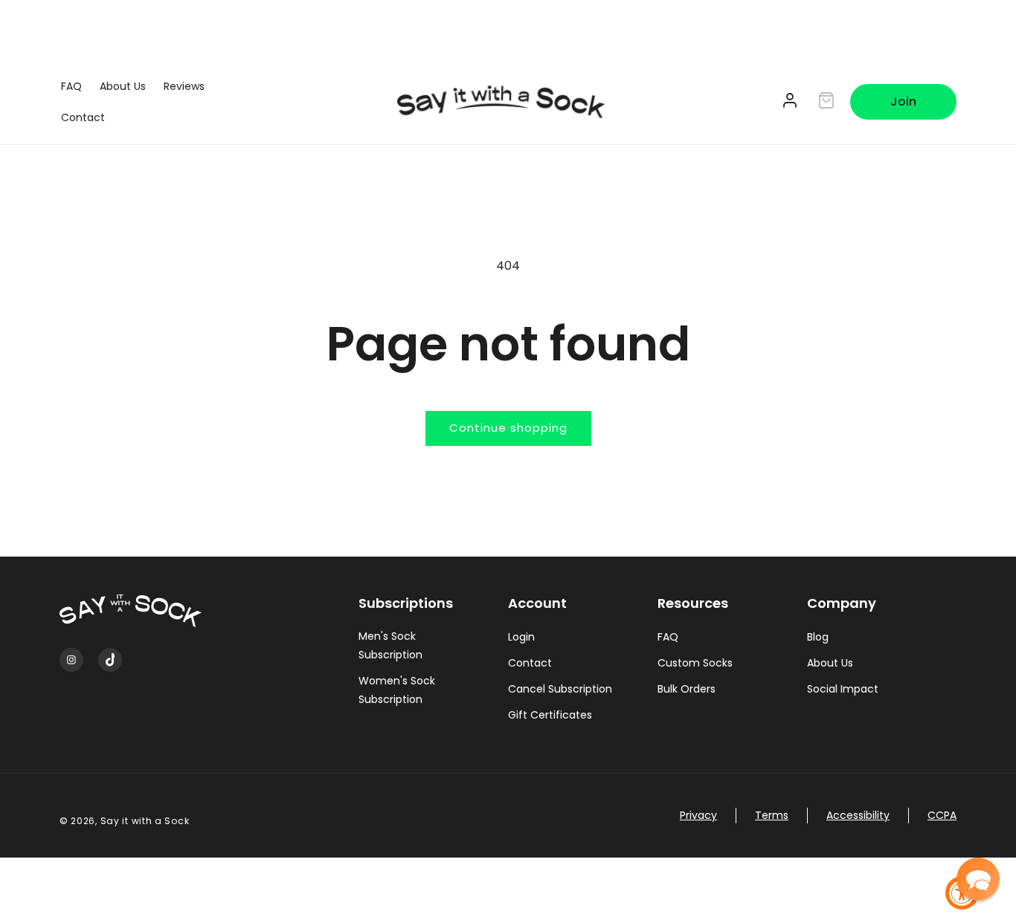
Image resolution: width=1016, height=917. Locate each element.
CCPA (941, 815)
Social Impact (842, 688)
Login (521, 636)
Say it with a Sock (145, 820)
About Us (830, 662)
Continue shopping (508, 427)
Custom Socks (695, 662)
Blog (818, 636)
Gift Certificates (550, 714)
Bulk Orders (686, 688)
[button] (978, 879)
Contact (530, 662)
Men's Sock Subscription (390, 645)
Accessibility (858, 815)
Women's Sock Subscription (397, 690)
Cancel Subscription (560, 688)
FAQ (667, 636)
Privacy (698, 815)
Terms (771, 815)
